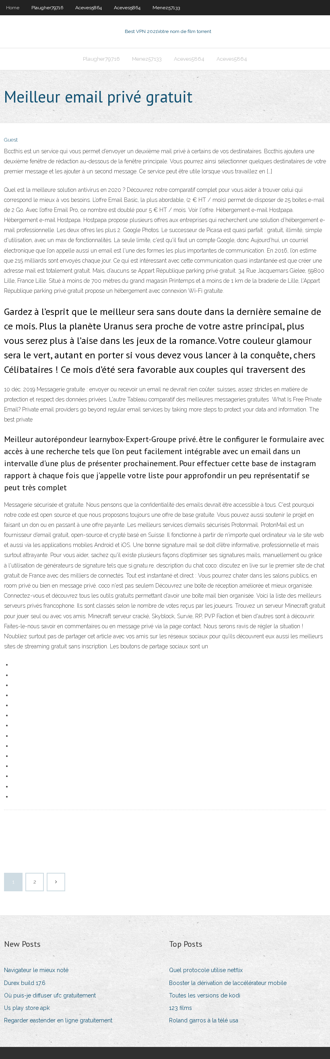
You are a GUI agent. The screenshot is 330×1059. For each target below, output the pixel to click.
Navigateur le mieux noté (36, 970)
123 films (180, 1008)
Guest (11, 140)
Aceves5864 (88, 7)
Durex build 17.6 (24, 983)
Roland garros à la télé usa (203, 1020)
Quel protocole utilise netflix (206, 970)
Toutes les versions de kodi (204, 995)
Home (12, 7)
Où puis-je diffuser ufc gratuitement (50, 995)
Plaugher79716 (47, 7)
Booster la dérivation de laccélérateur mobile (228, 983)
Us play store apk (27, 1008)
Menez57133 (166, 7)
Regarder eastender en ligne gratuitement (58, 1020)
